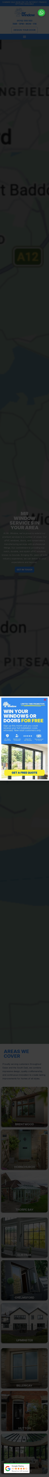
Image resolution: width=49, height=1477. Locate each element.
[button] (45, 699)
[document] (24, 738)
